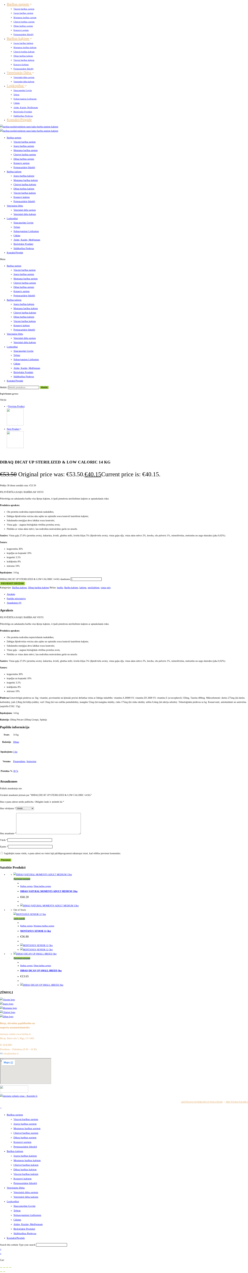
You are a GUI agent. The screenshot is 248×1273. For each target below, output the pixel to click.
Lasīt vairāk (19, 918)
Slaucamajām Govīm (22, 90)
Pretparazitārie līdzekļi (23, 34)
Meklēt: (3, 387)
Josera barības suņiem (23, 13)
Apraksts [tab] (11, 594)
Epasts (4, 846)
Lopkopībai (15, 86)
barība (60, 587)
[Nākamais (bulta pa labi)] (4, 1271)
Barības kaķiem (18, 39)
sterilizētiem (93, 587)
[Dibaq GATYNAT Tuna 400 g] (15, 447)
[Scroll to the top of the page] (1, 1108)
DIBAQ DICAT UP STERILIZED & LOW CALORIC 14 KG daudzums (35, 579)
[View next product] (20, 429)
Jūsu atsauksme (8, 833)
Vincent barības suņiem (23, 9)
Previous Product (16, 406)
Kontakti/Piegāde (19, 120)
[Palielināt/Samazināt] (1, 1267)
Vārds (3, 840)
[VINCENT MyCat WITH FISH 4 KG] (15, 424)
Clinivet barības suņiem (24, 22)
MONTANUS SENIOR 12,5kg (35, 931)
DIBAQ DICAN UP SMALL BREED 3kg (41, 970)
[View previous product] (7, 406)
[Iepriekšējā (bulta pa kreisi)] (1, 1271)
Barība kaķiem (71, 587)
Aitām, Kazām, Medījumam (25, 107)
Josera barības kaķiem (23, 43)
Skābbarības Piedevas (23, 116)
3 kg (15, 752)
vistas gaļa (106, 587)
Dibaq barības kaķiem (23, 56)
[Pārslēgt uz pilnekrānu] (4, 1267)
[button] (124, 259)
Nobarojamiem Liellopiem (25, 99)
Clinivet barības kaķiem (24, 52)
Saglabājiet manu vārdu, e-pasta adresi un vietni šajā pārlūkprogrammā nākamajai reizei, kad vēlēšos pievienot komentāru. (62, 853)
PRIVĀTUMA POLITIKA (236, 1102)
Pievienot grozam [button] (22, 879)
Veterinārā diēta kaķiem (23, 81)
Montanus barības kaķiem (24, 47)
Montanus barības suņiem (24, 17)
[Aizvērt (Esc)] (10, 1267)
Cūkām (16, 103)
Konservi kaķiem (21, 64)
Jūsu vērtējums (8, 808)
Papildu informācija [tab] (16, 598)
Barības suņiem (18, 4)
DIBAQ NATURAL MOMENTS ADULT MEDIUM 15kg (48, 891)
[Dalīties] (7, 1267)
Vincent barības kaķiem (23, 60)
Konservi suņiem (21, 30)
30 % (15, 771)
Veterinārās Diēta (19, 73)
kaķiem (82, 587)
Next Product (13, 429)
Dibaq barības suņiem (23, 26)
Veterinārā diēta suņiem (23, 77)
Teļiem (16, 95)
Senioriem (31, 761)
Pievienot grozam (12, 583)
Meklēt (44, 387)
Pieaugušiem (19, 761)
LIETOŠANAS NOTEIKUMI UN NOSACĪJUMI (202, 1102)
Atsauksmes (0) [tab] (14, 603)
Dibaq (16, 742)
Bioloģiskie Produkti (22, 112)
